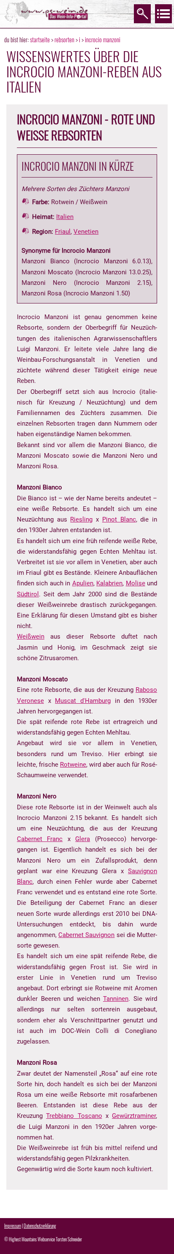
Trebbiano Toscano (74, 1116)
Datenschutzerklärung (40, 1225)
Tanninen (115, 999)
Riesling (81, 519)
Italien (64, 217)
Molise (135, 583)
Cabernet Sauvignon (86, 935)
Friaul (63, 231)
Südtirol (28, 594)
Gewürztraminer (134, 1116)
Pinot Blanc (119, 519)
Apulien (82, 583)
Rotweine (73, 764)
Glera (82, 839)
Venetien (85, 231)
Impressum (12, 1225)
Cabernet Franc (40, 839)
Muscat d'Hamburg (83, 701)
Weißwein (30, 636)
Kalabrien (109, 583)
